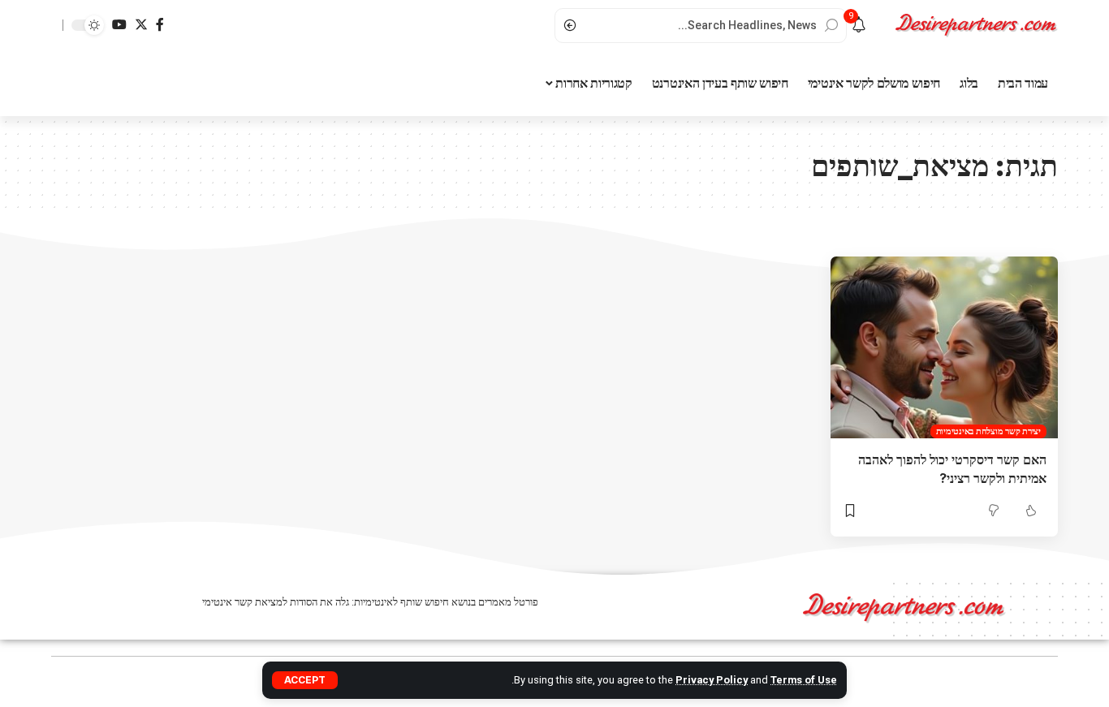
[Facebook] (160, 25)
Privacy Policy (711, 680)
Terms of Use (803, 680)
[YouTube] (119, 25)
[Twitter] (141, 25)
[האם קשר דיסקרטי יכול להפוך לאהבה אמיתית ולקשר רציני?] (944, 347)
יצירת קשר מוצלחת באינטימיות (988, 431)
